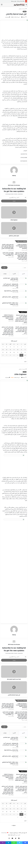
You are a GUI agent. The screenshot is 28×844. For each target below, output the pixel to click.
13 (6, 349)
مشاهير (20, 8)
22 (25, 355)
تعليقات (4, 273)
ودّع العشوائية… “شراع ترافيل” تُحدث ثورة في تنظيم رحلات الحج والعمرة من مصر (10, 285)
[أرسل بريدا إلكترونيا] (21, 17)
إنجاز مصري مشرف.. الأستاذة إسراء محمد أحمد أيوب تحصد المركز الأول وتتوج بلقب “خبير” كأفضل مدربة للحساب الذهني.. (7, 246)
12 (10, 349)
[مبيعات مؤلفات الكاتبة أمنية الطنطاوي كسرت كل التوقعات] (23, 304)
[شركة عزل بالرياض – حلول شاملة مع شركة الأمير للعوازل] (23, 279)
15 (25, 352)
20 (6, 352)
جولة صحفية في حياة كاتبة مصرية (11, 291)
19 (10, 352)
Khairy (23, 17)
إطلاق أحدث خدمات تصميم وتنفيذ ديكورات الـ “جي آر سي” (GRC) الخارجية (8, 254)
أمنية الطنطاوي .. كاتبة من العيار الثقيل (10, 297)
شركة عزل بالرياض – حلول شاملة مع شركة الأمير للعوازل (10, 279)
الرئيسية (24, 8)
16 (21, 352)
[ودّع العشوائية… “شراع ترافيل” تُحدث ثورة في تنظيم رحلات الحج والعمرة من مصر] (23, 286)
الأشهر (23, 273)
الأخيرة (14, 273)
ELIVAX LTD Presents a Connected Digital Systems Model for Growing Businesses (21, 246)
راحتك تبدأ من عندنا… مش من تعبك (18, 1)
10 (17, 349)
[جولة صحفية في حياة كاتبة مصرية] (23, 292)
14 (2, 349)
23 (21, 355)
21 (2, 352)
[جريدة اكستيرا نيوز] (19, 4)
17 (17, 352)
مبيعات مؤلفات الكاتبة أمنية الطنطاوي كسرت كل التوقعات (10, 303)
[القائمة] (1, 5)
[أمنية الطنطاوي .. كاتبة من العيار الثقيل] (23, 298)
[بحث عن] (26, 5)
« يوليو (25, 361)
